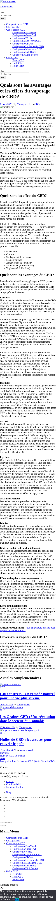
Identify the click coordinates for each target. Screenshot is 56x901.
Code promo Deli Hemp (24, 52)
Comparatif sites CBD (17, 24)
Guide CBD (12, 871)
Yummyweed (6, 6)
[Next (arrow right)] (4, 825)
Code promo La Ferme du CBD (28, 46)
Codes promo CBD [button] (15, 29)
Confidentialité (13, 784)
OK (2, 19)
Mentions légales (14, 787)
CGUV (10, 781)
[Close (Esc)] (1, 822)
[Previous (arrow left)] (1, 825)
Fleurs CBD (18, 60)
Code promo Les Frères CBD (27, 41)
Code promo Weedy (22, 38)
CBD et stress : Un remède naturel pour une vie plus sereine (27, 696)
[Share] (4, 822)
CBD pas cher (13, 27)
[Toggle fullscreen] (7, 822)
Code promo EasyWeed (24, 32)
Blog (8, 792)
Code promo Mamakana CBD (27, 49)
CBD (37, 104)
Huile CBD (18, 66)
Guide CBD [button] (12, 57)
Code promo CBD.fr (22, 43)
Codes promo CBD (15, 843)
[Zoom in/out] (10, 822)
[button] (1, 888)
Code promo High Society (25, 54)
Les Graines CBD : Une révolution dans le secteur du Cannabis (27, 719)
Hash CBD (17, 63)
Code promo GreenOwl (24, 35)
